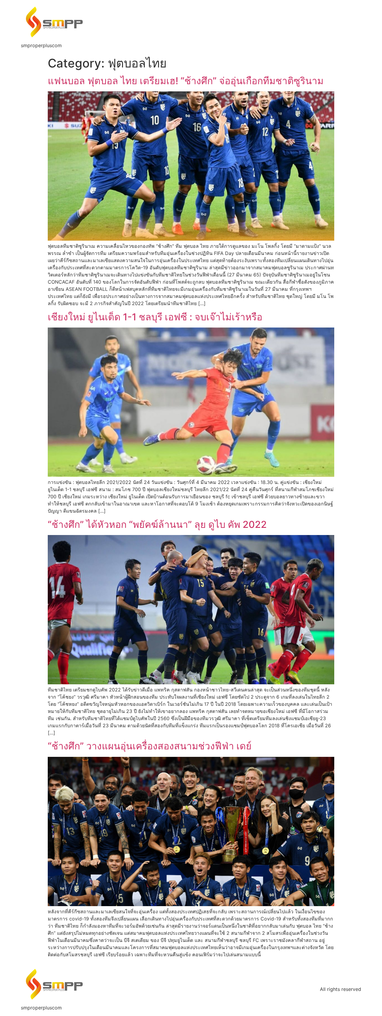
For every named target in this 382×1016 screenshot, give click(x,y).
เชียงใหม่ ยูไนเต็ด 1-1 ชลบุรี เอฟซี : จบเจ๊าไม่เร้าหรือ (155, 317)
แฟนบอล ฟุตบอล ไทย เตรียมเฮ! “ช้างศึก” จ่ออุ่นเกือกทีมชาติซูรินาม (186, 81)
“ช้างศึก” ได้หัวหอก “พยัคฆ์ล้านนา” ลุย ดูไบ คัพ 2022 (157, 524)
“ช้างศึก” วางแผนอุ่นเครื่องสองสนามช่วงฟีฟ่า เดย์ (150, 746)
